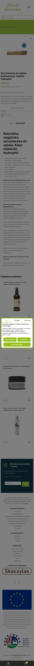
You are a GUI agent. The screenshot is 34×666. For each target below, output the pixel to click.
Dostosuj (24, 339)
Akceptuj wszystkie (17, 344)
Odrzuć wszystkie (10, 339)
